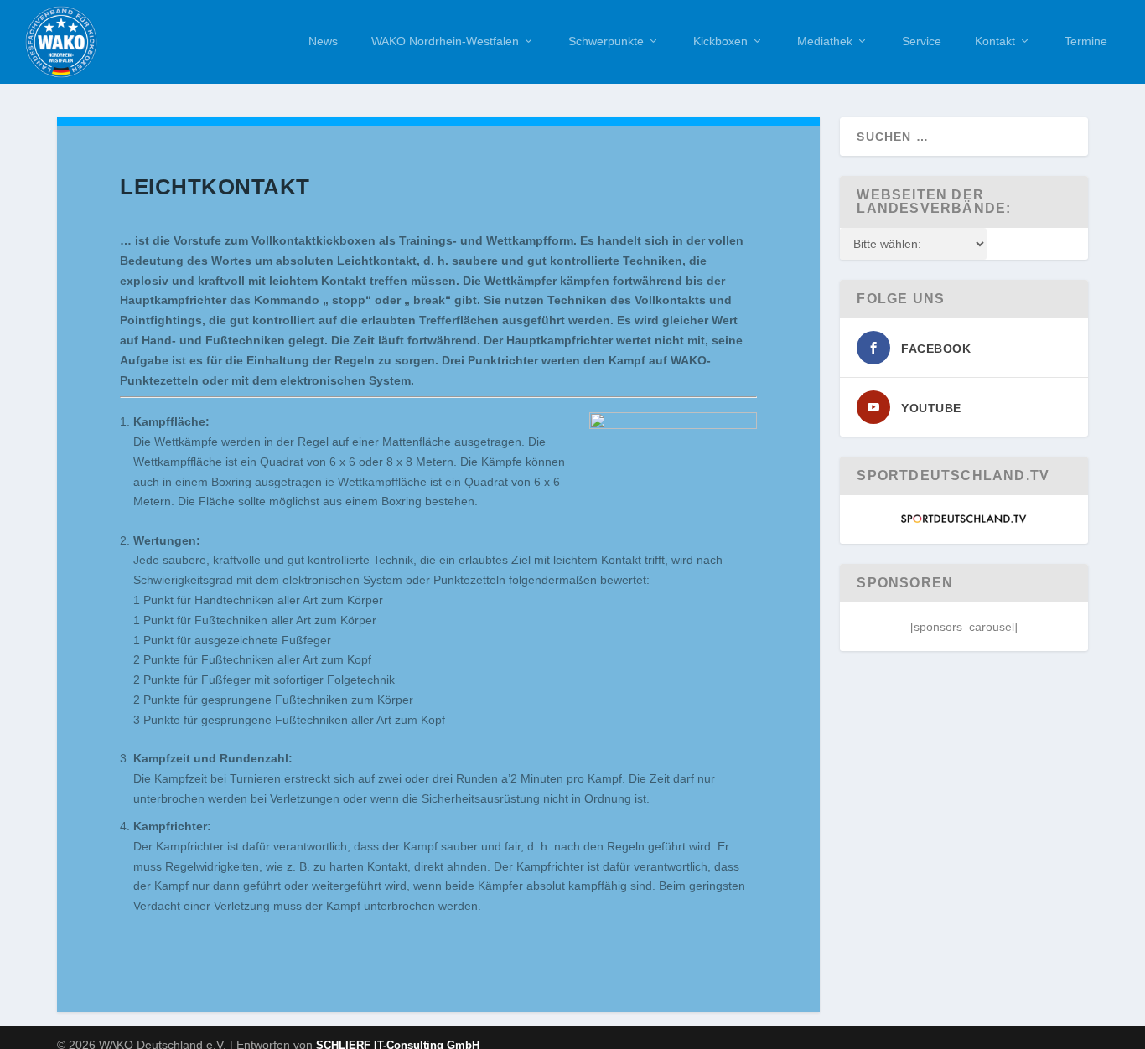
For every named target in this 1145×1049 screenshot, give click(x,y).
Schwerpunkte (606, 41)
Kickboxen (720, 41)
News (323, 41)
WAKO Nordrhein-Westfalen (445, 41)
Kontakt (995, 41)
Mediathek (824, 41)
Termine (1086, 41)
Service (921, 41)
